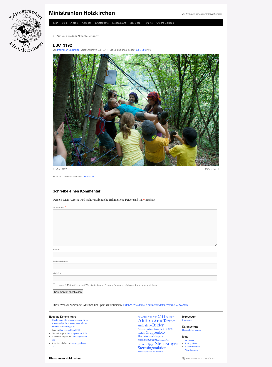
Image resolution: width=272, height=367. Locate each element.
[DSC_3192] (136, 110)
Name (56, 249)
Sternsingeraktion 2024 (69, 329)
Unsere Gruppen (165, 22)
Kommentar (59, 207)
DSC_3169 (61, 168)
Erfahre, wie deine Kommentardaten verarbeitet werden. (156, 305)
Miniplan (158, 336)
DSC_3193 (210, 168)
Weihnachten (158, 351)
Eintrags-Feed (191, 343)
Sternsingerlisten (145, 351)
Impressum (187, 319)
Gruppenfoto (155, 332)
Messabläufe (119, 22)
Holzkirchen (145, 336)
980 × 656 (141, 49)
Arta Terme (164, 320)
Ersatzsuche (102, 22)
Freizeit (163, 329)
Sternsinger (166, 343)
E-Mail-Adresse (61, 261)
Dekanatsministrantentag (148, 328)
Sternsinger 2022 (69, 326)
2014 (161, 316)
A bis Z (74, 22)
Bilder (158, 325)
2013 (155, 316)
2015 (167, 317)
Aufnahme (145, 325)
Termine (148, 22)
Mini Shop (135, 22)
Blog (64, 22)
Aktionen (86, 22)
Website (57, 273)
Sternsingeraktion (152, 347)
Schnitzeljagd (146, 344)
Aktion (145, 320)
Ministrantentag (146, 339)
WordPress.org (191, 349)
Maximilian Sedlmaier (68, 49)
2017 (172, 316)
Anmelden (189, 339)
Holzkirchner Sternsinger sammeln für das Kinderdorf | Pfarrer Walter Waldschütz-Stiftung (70, 323)
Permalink (89, 176)
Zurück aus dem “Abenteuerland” (76, 36)
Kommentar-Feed (192, 346)
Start (55, 22)
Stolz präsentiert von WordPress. (200, 358)
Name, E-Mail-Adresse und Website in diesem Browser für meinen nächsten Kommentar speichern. (107, 284)
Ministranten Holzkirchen (82, 12)
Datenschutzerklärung (191, 329)
